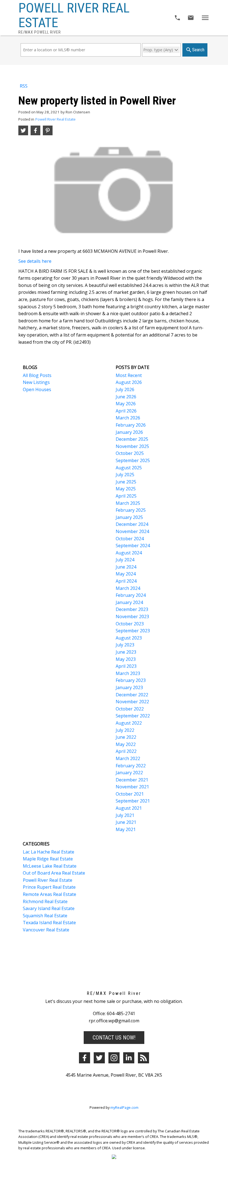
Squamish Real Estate (45, 916)
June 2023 (126, 652)
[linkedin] (128, 1057)
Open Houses (37, 389)
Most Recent (129, 375)
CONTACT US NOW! (114, 1037)
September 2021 (133, 801)
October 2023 (130, 624)
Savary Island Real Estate (49, 908)
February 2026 (131, 425)
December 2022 (132, 695)
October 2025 (130, 453)
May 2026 (126, 404)
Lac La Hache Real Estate (48, 852)
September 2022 (133, 716)
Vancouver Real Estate (46, 930)
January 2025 (129, 517)
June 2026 (126, 397)
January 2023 (129, 687)
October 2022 (130, 709)
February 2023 (131, 680)
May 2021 (126, 829)
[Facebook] (84, 1057)
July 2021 (125, 815)
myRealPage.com (124, 1107)
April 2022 (126, 751)
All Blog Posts (37, 375)
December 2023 (132, 609)
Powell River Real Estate (55, 119)
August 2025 (129, 468)
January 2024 (129, 602)
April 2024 (126, 581)
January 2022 (129, 773)
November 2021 (132, 787)
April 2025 (126, 496)
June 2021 (126, 822)
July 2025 (125, 475)
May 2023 (126, 659)
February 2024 (131, 595)
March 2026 (128, 418)
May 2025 (126, 489)
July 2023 (125, 645)
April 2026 (126, 411)
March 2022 (128, 758)
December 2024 (132, 524)
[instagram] (114, 1057)
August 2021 (129, 808)
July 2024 (125, 560)
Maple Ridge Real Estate (48, 859)
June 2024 (126, 567)
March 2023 (128, 673)
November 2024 (132, 531)
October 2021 (130, 794)
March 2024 (128, 588)
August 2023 (129, 638)
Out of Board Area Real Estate (54, 873)
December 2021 (132, 780)
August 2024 (129, 553)
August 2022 (129, 723)
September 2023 (133, 631)
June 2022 (126, 737)
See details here (34, 261)
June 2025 (126, 482)
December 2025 (132, 439)
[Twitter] (99, 1057)
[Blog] (143, 1057)
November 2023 (132, 616)
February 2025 (131, 510)
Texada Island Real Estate (49, 922)
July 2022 (125, 730)
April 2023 (126, 666)
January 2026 (129, 432)
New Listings (36, 382)
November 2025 (132, 446)
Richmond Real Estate (45, 901)
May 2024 (126, 574)
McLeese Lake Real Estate (49, 866)
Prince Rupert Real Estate (49, 887)
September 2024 (133, 545)
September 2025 (133, 460)
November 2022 (132, 702)
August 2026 (129, 382)
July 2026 (125, 389)
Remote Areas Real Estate (49, 894)
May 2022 (126, 744)
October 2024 (130, 539)
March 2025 (128, 503)
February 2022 (131, 766)
